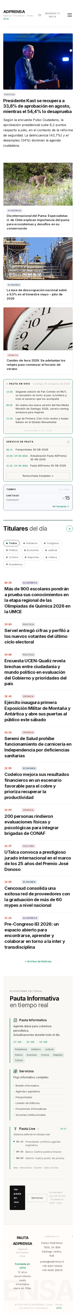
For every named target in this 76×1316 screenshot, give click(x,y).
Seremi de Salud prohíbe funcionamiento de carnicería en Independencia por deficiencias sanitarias (37, 747)
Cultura (52, 557)
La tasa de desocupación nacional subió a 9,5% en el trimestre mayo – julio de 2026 (37, 294)
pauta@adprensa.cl (52, 1261)
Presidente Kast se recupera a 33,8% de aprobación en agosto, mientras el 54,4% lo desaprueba (37, 106)
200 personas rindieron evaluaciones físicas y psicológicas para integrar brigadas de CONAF (31, 825)
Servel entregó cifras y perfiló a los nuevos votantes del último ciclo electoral (36, 636)
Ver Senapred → (60, 506)
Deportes (33, 557)
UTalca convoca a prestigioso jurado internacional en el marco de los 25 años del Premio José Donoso (37, 860)
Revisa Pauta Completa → (38, 475)
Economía (33, 550)
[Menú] (70, 15)
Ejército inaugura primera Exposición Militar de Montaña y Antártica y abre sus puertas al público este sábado (37, 711)
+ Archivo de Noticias (38, 961)
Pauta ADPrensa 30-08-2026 (48, 465)
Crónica (13, 557)
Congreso (53, 543)
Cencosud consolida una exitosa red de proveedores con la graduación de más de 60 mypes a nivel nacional (37, 897)
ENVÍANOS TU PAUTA (52, 15)
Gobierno (31, 543)
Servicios (37, 1197)
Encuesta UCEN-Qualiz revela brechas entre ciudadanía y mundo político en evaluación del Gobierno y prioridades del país (35, 672)
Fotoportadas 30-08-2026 (32, 449)
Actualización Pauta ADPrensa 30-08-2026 (48, 457)
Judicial (52, 550)
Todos (13, 543)
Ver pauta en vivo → (17, 1198)
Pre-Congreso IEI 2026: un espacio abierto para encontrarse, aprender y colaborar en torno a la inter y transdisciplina (34, 935)
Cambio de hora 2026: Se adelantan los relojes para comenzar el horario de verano (36, 365)
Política (13, 550)
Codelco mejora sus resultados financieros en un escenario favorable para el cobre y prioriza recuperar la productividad (36, 786)
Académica (15, 564)
